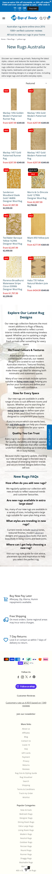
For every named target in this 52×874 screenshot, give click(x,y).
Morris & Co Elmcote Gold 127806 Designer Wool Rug (37, 195)
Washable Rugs (26, 862)
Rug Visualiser (26, 777)
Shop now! (33, 8)
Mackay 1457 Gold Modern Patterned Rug (36, 155)
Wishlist (26, 797)
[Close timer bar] (50, 1)
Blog (26, 737)
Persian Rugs (26, 846)
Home (3, 39)
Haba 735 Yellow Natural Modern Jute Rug (37, 283)
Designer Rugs (26, 818)
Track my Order (26, 793)
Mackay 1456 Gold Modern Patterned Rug (36, 115)
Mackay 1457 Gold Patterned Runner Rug (12, 155)
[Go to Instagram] (22, 677)
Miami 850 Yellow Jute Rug (38, 239)
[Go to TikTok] (30, 677)
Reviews (26, 769)
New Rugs (11, 39)
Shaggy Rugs (26, 858)
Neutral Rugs (26, 838)
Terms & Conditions (26, 789)
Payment (26, 757)
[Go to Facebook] (18, 677)
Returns (26, 765)
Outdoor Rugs (26, 842)
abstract (39, 532)
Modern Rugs (26, 834)
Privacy (26, 761)
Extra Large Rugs (26, 826)
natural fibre (24, 535)
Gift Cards (26, 753)
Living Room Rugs (26, 830)
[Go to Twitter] (26, 677)
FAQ (26, 749)
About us (26, 729)
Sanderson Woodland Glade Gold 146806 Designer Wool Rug (12, 197)
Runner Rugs (26, 854)
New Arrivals (26, 810)
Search (26, 781)
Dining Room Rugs (26, 822)
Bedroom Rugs (26, 814)
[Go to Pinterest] (34, 677)
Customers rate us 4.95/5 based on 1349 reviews (26, 704)
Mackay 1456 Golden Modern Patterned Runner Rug (13, 115)
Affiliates (26, 733)
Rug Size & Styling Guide (26, 773)
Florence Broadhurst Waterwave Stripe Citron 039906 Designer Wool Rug (13, 285)
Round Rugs (26, 850)
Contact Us (26, 741)
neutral (34, 529)
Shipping (26, 785)
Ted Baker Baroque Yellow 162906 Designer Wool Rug (12, 240)
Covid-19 (26, 745)
